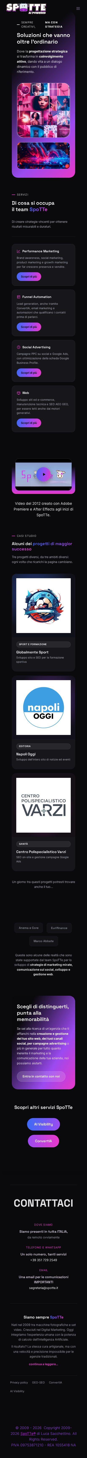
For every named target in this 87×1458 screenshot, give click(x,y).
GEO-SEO (38, 1382)
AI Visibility (43, 1124)
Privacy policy (19, 1382)
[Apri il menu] (78, 8)
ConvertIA (43, 1141)
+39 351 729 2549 (43, 1260)
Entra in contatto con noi (41, 1076)
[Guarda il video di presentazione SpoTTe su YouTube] (43, 474)
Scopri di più (29, 276)
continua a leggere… (43, 1364)
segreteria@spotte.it (43, 1288)
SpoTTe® (28, 1433)
